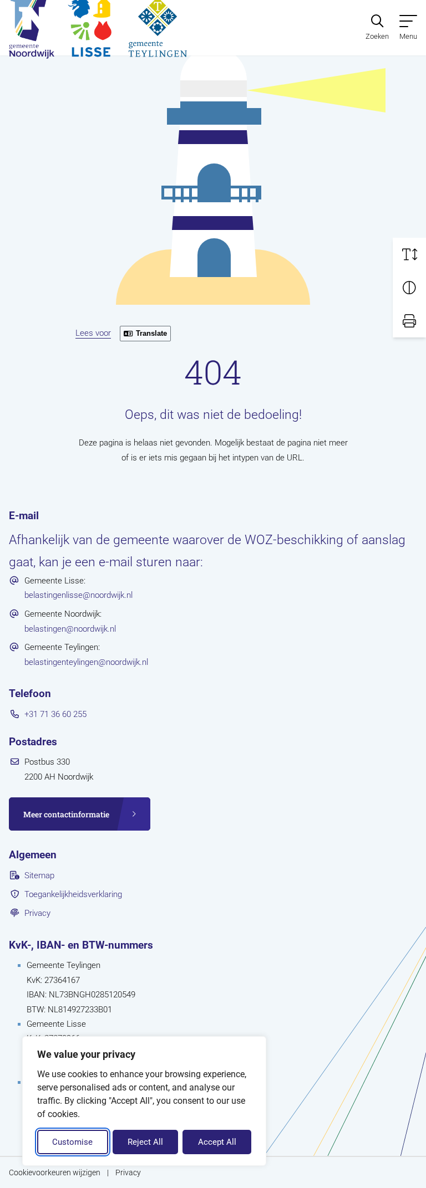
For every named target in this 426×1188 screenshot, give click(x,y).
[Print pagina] (409, 320)
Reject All (145, 1142)
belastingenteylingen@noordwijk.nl (86, 662)
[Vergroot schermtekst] (409, 254)
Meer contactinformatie (66, 814)
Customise (72, 1142)
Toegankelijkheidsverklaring (73, 894)
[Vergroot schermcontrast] (409, 287)
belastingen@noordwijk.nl (70, 629)
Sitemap (39, 875)
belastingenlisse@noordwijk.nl (78, 595)
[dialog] (144, 1101)
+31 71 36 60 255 (55, 714)
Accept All (217, 1142)
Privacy (37, 913)
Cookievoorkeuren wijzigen (54, 1172)
